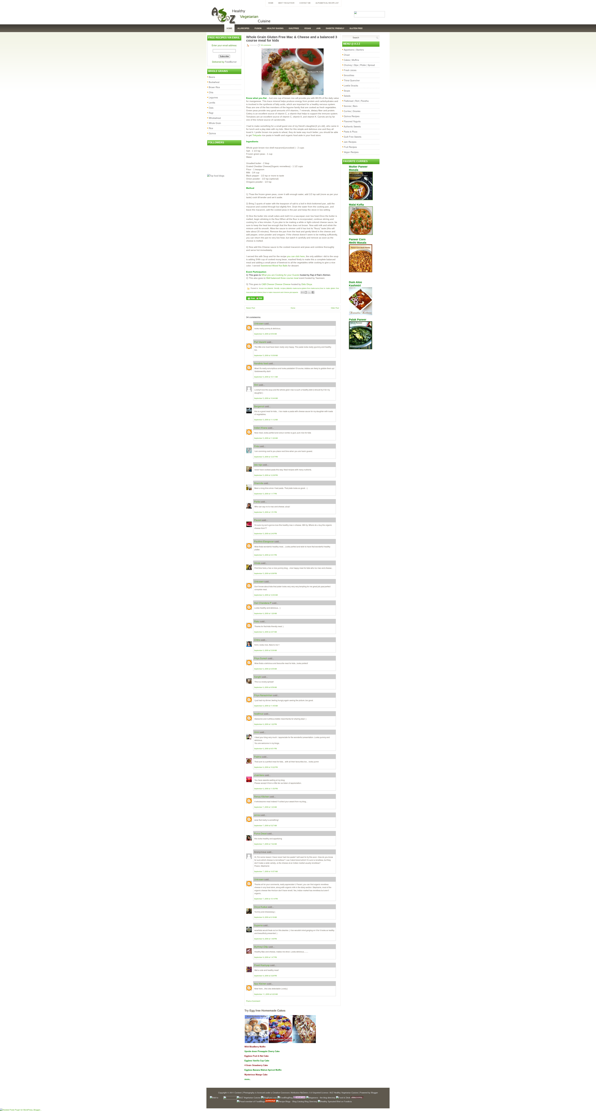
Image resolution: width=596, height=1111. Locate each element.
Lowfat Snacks (351, 85)
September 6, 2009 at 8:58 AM (265, 687)
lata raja (258, 464)
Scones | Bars (350, 106)
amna (257, 815)
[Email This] (302, 292)
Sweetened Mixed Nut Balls (274, 265)
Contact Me (305, 3)
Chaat (347, 54)
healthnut (258, 713)
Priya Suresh (260, 658)
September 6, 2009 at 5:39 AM (265, 650)
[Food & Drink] (343, 1097)
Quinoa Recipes (351, 116)
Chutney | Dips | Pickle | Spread (359, 65)
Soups (347, 90)
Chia (211, 92)
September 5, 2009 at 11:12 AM (266, 419)
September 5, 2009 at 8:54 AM (265, 333)
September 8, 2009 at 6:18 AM (265, 917)
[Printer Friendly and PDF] (255, 299)
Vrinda (257, 563)
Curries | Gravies (352, 111)
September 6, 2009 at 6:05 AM (265, 668)
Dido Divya (306, 284)
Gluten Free (356, 28)
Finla (256, 446)
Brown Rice (214, 87)
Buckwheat (214, 82)
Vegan (307, 28)
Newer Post (250, 308)
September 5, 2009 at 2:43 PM (265, 533)
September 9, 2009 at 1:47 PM (265, 957)
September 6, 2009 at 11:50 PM (266, 788)
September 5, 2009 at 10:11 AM (266, 376)
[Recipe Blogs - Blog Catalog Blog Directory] (296, 1101)
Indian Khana (260, 427)
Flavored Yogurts (352, 121)
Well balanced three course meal (282, 278)
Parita (257, 501)
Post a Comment (253, 1001)
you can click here (296, 256)
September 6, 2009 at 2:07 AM (265, 632)
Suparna (258, 925)
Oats (211, 107)
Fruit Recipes (350, 146)
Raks (257, 621)
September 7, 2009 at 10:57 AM (266, 871)
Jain (318, 28)
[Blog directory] (299, 1097)
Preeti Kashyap (262, 965)
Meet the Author (286, 3)
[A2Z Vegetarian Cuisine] (248, 1097)
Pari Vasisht (260, 341)
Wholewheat (215, 117)
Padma (257, 756)
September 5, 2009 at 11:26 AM (266, 438)
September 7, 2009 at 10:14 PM (266, 898)
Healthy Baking (275, 28)
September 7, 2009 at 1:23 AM (265, 807)
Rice (211, 128)
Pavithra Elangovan (264, 541)
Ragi (211, 112)
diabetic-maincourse (294, 288)
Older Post (335, 308)
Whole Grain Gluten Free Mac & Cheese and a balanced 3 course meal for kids (291, 38)
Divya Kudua (260, 906)
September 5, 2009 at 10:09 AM (266, 355)
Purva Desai (260, 833)
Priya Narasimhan (263, 695)
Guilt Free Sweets (352, 136)
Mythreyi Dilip (261, 946)
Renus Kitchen (261, 796)
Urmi (256, 732)
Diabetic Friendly (335, 28)
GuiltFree (294, 28)
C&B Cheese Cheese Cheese (276, 284)
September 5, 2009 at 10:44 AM (266, 398)
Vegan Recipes (351, 152)
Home (270, 3)
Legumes (213, 97)
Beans (212, 77)
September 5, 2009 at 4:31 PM (265, 555)
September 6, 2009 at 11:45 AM (266, 705)
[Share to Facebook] (312, 292)
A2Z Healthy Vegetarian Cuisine (344, 1092)
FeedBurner (231, 61)
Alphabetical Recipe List (327, 3)
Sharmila (258, 483)
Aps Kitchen (260, 983)
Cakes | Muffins (351, 59)
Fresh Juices (350, 70)
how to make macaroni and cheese (276, 292)
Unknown (259, 323)
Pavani (257, 520)
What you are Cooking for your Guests (281, 275)
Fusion (258, 28)
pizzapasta (294, 292)
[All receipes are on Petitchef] (270, 1101)
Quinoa (212, 133)
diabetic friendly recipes (277, 288)
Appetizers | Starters (354, 49)
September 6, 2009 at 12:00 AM (266, 595)
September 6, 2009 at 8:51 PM (265, 748)
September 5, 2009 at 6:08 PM (265, 573)
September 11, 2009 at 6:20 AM (266, 994)
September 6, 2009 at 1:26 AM (265, 613)
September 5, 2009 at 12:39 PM (266, 475)
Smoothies (349, 75)
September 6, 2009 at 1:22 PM (265, 724)
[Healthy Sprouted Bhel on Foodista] (335, 1101)
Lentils (212, 102)
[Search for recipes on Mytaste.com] (215, 175)
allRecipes (243, 28)
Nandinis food (261, 363)
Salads (347, 95)
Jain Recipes (350, 141)
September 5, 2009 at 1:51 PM (265, 512)
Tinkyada (257, 135)
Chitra (257, 639)
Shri (256, 384)
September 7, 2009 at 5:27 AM (265, 825)
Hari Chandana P (262, 602)
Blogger (374, 1092)
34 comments (266, 45)
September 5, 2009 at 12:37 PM (266, 456)
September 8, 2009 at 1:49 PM (265, 938)
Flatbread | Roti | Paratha (356, 100)
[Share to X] (309, 292)
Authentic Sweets (352, 126)
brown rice (263, 288)
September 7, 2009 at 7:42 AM (265, 844)
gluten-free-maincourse (311, 288)
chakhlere (259, 775)
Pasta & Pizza (350, 131)
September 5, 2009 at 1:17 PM (265, 493)
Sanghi (257, 676)
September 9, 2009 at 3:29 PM (265, 975)
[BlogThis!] (305, 292)
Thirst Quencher (352, 80)
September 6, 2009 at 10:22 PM (266, 767)
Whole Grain (215, 123)
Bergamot (259, 406)
